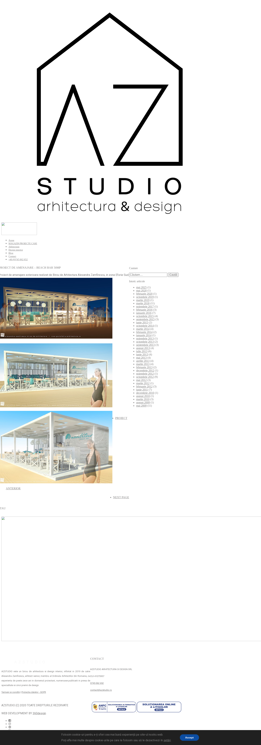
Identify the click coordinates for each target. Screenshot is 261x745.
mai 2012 (141, 380)
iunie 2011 (142, 389)
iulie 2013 (141, 351)
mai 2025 (141, 287)
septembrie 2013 (145, 344)
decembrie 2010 (145, 392)
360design (39, 713)
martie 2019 (142, 300)
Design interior (16, 250)
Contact (12, 256)
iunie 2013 (142, 354)
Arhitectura (14, 246)
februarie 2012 (144, 386)
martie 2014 (142, 328)
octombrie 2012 (145, 376)
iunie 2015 (142, 322)
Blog (11, 253)
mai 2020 (141, 290)
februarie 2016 (144, 309)
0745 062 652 (97, 683)
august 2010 (143, 396)
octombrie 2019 (145, 296)
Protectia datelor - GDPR (33, 692)
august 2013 (143, 348)
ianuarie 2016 (143, 312)
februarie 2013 (144, 367)
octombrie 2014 (145, 325)
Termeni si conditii (10, 692)
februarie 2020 (144, 293)
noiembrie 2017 (145, 306)
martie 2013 (142, 364)
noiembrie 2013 (145, 338)
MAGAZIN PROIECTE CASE (23, 243)
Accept (189, 737)
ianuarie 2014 (143, 335)
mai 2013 (141, 357)
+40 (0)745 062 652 (18, 259)
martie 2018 (142, 303)
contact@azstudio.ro (101, 690)
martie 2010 (142, 399)
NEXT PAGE (121, 497)
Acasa (11, 240)
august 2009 (143, 402)
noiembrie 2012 (145, 373)
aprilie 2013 (142, 360)
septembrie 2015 (145, 319)
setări (167, 740)
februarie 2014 (144, 332)
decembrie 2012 (145, 370)
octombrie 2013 (145, 341)
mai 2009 (141, 405)
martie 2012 (142, 383)
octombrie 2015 (145, 316)
